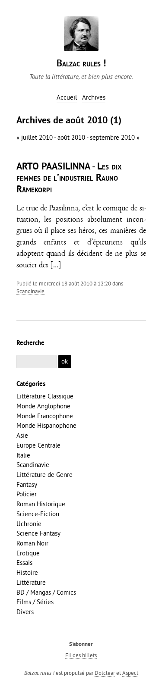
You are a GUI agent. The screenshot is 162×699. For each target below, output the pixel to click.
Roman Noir (32, 543)
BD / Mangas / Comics (46, 592)
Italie (23, 455)
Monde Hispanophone (46, 425)
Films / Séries (35, 602)
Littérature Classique (44, 396)
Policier (26, 494)
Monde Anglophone (43, 406)
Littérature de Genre (44, 474)
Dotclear (105, 672)
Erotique (28, 553)
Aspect (130, 672)
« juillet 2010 (34, 137)
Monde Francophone (44, 416)
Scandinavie (30, 291)
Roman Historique (40, 504)
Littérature (31, 582)
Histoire (27, 572)
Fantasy (26, 484)
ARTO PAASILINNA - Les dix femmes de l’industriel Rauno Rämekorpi (69, 178)
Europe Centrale (38, 445)
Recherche (30, 343)
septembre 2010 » (115, 137)
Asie (22, 435)
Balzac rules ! (81, 64)
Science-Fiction (37, 514)
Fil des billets (81, 655)
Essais (24, 562)
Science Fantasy (38, 533)
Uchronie (28, 524)
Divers (25, 612)
